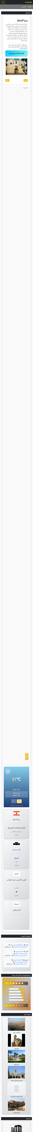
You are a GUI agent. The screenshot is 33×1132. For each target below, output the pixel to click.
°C (19, 801)
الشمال (12, 27)
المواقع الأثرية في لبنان (16, 945)
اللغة (28, 6)
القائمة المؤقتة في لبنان (20, 962)
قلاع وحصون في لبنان (21, 953)
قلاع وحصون (16, 850)
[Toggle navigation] (3, 2)
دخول (23, 6)
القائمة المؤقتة (17, 960)
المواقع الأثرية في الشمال (20, 947)
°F (13, 801)
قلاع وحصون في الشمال (20, 955)
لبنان (16, 861)
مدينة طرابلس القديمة (21, 964)
